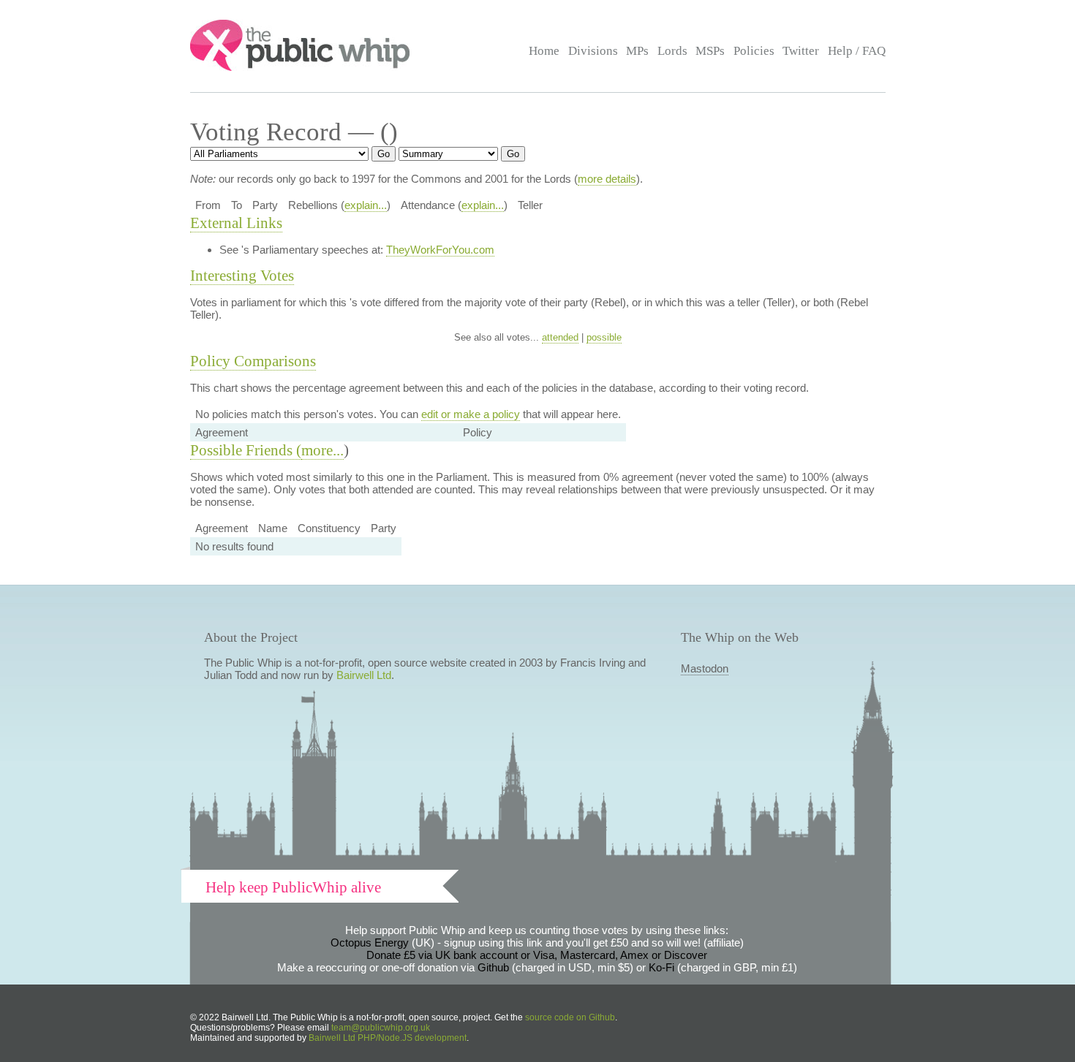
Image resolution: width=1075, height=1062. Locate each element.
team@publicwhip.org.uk (380, 1028)
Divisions (593, 51)
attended (560, 337)
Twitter (800, 51)
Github (493, 967)
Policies (753, 51)
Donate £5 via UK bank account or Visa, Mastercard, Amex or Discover (536, 955)
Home (544, 51)
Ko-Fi (661, 967)
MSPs (710, 51)
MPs (637, 51)
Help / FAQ (857, 51)
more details (607, 178)
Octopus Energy (370, 942)
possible (604, 337)
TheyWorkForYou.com (440, 249)
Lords (672, 51)
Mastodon (704, 668)
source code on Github (570, 1017)
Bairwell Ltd (363, 675)
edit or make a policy (470, 414)
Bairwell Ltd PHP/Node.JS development (388, 1038)
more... (322, 450)
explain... (365, 205)
